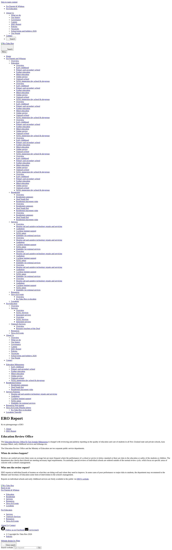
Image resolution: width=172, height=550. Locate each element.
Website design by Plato (10, 541)
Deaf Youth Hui (22, 199)
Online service (22, 77)
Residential (15, 192)
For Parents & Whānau (15, 6)
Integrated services (23, 315)
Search (12, 39)
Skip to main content (9, 2)
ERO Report (16, 24)
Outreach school (22, 79)
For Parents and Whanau (16, 58)
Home (8, 56)
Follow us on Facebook (15, 530)
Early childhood (22, 68)
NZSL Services (22, 313)
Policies (14, 26)
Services (14, 222)
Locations (15, 301)
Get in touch (33, 530)
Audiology (20, 229)
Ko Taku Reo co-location (26, 299)
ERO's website (83, 479)
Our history (15, 17)
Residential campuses (24, 197)
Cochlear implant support (26, 231)
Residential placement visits (27, 201)
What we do (16, 15)
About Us (10, 13)
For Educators (11, 9)
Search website (7, 547)
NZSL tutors (21, 233)
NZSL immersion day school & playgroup (33, 81)
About (8, 429)
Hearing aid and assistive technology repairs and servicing (39, 226)
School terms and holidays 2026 (24, 31)
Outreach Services (18, 324)
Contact (9, 36)
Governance (16, 20)
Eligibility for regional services (28, 235)
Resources (15, 292)
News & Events (17, 294)
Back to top (5, 488)
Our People (15, 33)
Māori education (22, 74)
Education (15, 63)
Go (39, 548)
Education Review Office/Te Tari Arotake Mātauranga (26, 442)
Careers (14, 22)
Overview (15, 61)
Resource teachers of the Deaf (28, 328)
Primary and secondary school (28, 70)
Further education (23, 72)
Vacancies (15, 29)
